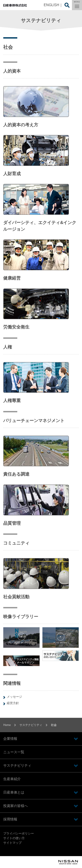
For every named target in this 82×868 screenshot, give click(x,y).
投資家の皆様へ (15, 806)
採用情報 (10, 819)
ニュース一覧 (13, 752)
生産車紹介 (12, 779)
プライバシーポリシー (18, 833)
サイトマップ (12, 842)
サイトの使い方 (14, 838)
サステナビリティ (30, 725)
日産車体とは (13, 792)
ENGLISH (51, 5)
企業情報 (10, 738)
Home (7, 725)
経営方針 (13, 703)
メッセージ (14, 696)
